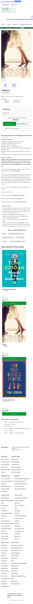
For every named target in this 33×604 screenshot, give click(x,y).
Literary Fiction (7, 426)
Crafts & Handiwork (15, 553)
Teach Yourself (4, 533)
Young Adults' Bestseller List (21, 483)
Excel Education (4, 505)
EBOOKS (21, 19)
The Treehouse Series (19, 528)
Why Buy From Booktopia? (7, 481)
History (12, 560)
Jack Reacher (17, 510)
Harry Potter (4, 515)
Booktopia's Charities (5, 486)
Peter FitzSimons (5, 570)
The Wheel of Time (19, 531)
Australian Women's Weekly (7, 500)
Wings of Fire (18, 536)
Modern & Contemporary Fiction (16, 422)
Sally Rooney (4, 573)
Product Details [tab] (12, 135)
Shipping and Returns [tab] (23, 135)
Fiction (5, 422)
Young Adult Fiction (15, 583)
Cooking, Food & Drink (16, 550)
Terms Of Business (5, 464)
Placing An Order (5, 459)
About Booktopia (5, 475)
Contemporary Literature (9, 424)
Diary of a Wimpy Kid (19, 505)
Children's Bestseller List (20, 481)
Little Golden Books (5, 520)
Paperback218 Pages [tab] (7, 101)
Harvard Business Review (6, 513)
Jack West (17, 513)
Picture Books (14, 581)
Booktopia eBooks (5, 488)
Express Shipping (15, 464)
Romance (11, 428)
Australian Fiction (15, 565)
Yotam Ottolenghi (5, 586)
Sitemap (3, 472)
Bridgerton (17, 503)
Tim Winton (4, 581)
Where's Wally (4, 538)
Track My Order (4, 1)
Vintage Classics (4, 536)
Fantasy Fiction (14, 573)
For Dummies (4, 510)
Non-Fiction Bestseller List (20, 488)
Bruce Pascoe (4, 547)
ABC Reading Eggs (5, 497)
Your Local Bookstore (6, 478)
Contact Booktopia (5, 461)
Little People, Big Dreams (20, 515)
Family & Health (14, 555)
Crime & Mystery (15, 568)
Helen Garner (4, 560)
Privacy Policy (4, 467)
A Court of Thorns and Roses (21, 497)
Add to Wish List (22, 124)
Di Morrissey (4, 553)
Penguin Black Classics (6, 528)
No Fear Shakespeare (5, 526)
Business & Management (16, 547)
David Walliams (4, 550)
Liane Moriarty (4, 565)
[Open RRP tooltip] (9, 113)
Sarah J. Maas (4, 576)
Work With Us (4, 491)
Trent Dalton (4, 583)
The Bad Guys (18, 526)
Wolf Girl (17, 538)
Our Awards (3, 483)
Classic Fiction (14, 570)
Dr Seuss (3, 508)
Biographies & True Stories (17, 545)
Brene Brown (4, 545)
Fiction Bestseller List (19, 486)
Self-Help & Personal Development (18, 563)
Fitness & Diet (14, 558)
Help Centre (11, 1)
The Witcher (17, 533)
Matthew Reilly (4, 568)
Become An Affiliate (5, 469)
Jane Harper (3, 563)
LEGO (2, 518)
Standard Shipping (15, 461)
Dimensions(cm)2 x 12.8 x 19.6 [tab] (16, 101)
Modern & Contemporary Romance (22, 428)
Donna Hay (3, 555)
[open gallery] (3, 80)
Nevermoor (17, 520)
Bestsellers (17, 475)
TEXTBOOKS (15, 19)
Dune (16, 508)
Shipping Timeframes (16, 467)
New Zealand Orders (15, 472)
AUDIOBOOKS (28, 19)
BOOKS (10, 19)
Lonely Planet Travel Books (7, 523)
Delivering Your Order (16, 469)
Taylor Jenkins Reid (5, 578)
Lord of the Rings (18, 518)
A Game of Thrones (19, 500)
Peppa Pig (3, 531)
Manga (12, 578)
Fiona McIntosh (4, 558)
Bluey (2, 503)
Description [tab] (4, 135)
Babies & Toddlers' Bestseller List (22, 478)
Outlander (17, 523)
